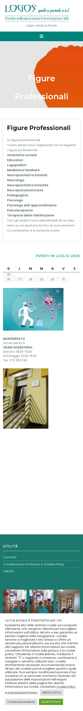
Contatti (10, 557)
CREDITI (8, 571)
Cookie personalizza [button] (21, 702)
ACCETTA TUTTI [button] (51, 702)
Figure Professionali (39, 128)
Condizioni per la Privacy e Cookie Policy (33, 564)
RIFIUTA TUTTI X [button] (52, 693)
